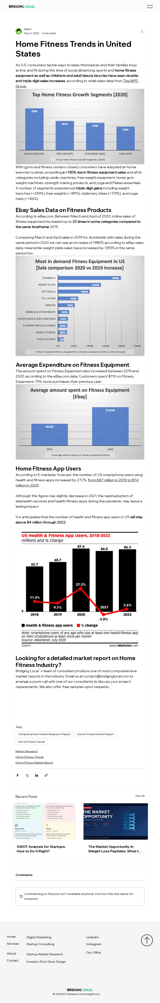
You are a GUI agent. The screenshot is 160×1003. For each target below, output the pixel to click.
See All (140, 796)
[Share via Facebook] (17, 775)
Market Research (27, 751)
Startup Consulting (40, 944)
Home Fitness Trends (31, 742)
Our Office (93, 952)
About (11, 953)
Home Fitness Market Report (95, 734)
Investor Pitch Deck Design (46, 962)
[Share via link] (46, 775)
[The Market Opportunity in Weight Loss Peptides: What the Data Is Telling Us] (116, 821)
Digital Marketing (39, 937)
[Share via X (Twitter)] (27, 775)
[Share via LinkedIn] (36, 775)
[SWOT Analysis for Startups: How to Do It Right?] (44, 821)
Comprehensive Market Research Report (44, 734)
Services (13, 944)
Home (11, 937)
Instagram (93, 944)
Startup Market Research (45, 954)
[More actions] (142, 31)
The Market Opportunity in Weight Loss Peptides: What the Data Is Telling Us (115, 848)
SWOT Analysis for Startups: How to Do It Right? (41, 848)
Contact (13, 960)
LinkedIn (92, 937)
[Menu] (150, 6)
